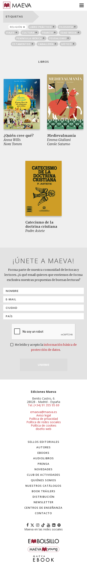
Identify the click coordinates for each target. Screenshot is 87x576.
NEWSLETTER (43, 502)
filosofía (66, 26)
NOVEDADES (43, 469)
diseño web (43, 429)
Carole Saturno (58, 144)
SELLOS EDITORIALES (43, 442)
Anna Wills (12, 140)
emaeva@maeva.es (43, 412)
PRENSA (43, 464)
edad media (69, 32)
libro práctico (41, 26)
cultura (28, 32)
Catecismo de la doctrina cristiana (41, 224)
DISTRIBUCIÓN (43, 497)
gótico (66, 44)
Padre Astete (35, 231)
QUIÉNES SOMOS (43, 480)
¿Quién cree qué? (19, 135)
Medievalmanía (61, 135)
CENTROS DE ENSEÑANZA (43, 508)
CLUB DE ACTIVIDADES (43, 475)
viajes (10, 32)
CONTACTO (43, 513)
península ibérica (29, 38)
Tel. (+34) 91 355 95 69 (43, 405)
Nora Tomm (13, 144)
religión (16, 26)
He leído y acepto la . (45, 347)
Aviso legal (43, 415)
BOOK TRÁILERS (43, 491)
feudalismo (57, 38)
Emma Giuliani (59, 140)
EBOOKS (43, 453)
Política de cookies (43, 425)
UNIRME (43, 365)
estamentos (21, 44)
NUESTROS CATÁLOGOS (43, 486)
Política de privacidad (43, 419)
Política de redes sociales (43, 422)
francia (47, 32)
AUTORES (43, 447)
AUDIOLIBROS (43, 458)
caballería (46, 44)
